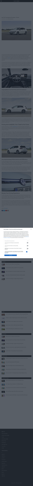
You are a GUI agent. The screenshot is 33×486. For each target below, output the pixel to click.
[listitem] (16, 240)
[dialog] (16, 243)
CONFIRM (10, 255)
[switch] (27, 242)
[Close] (31, 229)
